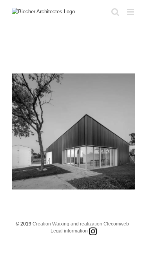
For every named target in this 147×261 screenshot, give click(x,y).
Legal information (69, 231)
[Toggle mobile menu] (131, 12)
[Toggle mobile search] (115, 12)
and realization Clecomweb (100, 224)
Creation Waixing (51, 224)
